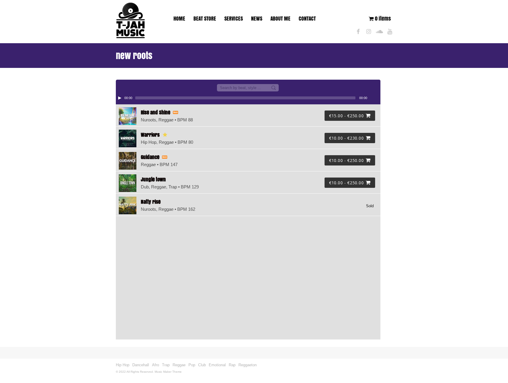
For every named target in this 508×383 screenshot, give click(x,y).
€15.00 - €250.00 (346, 115)
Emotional (217, 365)
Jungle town (153, 179)
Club (202, 365)
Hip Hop (122, 365)
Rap (232, 365)
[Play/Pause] (119, 98)
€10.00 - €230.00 (346, 138)
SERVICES (233, 18)
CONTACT (307, 18)
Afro (155, 365)
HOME (179, 18)
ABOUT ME (280, 18)
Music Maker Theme (168, 371)
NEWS (256, 18)
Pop (191, 365)
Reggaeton (247, 365)
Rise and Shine (155, 112)
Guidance (150, 157)
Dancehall (140, 365)
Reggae (179, 365)
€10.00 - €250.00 (346, 160)
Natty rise (151, 201)
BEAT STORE (204, 18)
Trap (166, 365)
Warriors (150, 134)
